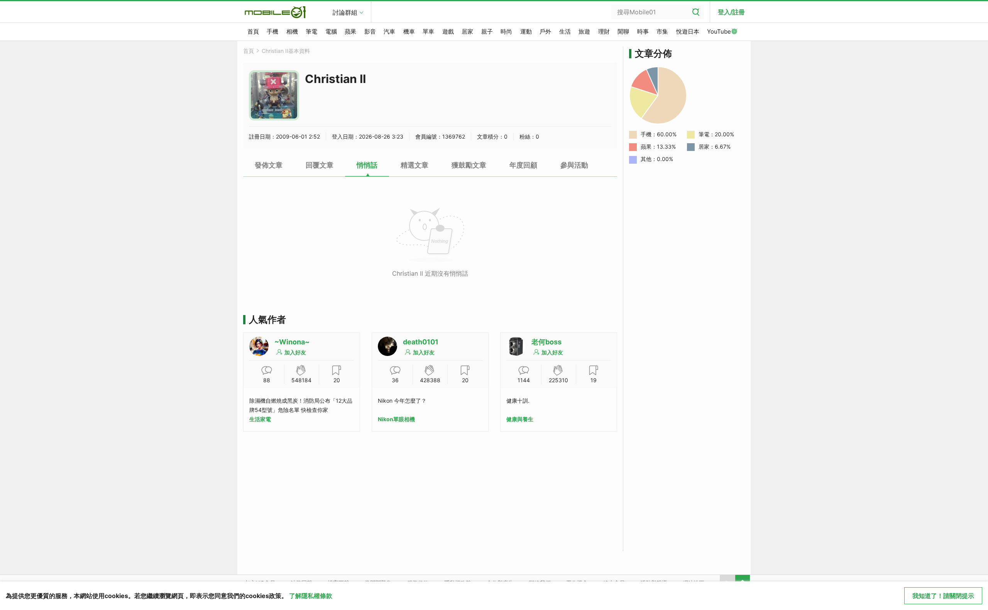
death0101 (420, 342)
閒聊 (623, 31)
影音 (370, 31)
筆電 (311, 31)
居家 (467, 31)
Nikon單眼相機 (396, 419)
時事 (643, 31)
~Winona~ (292, 342)
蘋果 (350, 31)
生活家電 (260, 419)
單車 (428, 31)
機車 (409, 31)
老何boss (546, 342)
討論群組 (345, 12)
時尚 (506, 31)
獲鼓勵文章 (469, 165)
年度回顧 (523, 165)
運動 (526, 31)
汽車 (389, 31)
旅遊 (584, 31)
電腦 (331, 31)
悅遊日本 (687, 31)
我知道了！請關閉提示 (943, 596)
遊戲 (448, 31)
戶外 (545, 31)
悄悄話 (367, 165)
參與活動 (574, 165)
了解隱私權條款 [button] (310, 596)
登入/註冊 (731, 12)
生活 (565, 31)
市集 (662, 31)
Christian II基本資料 (286, 50)
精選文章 (414, 165)
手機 (272, 31)
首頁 (253, 31)
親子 (487, 31)
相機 (292, 31)
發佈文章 (269, 165)
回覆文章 (319, 165)
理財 (604, 31)
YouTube (719, 31)
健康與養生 (519, 419)
